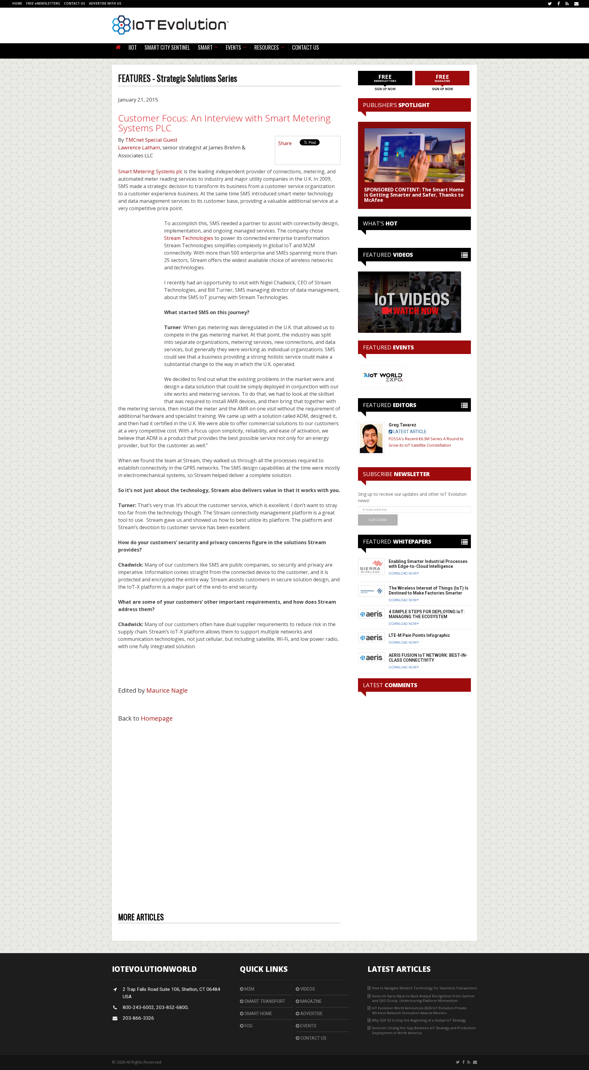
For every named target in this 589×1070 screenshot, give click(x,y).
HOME (17, 3)
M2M (249, 989)
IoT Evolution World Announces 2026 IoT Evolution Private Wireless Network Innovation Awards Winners (419, 1010)
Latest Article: (409, 431)
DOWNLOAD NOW (403, 573)
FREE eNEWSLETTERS (43, 3)
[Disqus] (229, 811)
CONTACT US (75, 3)
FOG (248, 1025)
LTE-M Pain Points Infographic (419, 635)
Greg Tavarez (402, 424)
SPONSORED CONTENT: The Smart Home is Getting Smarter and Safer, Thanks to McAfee (414, 194)
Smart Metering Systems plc (150, 171)
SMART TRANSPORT (264, 1001)
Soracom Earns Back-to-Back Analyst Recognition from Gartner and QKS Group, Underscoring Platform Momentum (423, 998)
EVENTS (307, 1025)
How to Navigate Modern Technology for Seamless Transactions (424, 988)
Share (285, 143)
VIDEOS (307, 989)
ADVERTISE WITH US (105, 3)
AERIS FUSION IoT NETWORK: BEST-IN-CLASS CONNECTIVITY (428, 658)
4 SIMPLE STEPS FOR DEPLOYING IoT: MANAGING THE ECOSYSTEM (427, 614)
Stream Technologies (188, 238)
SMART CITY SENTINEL (167, 47)
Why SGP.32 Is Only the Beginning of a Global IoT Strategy (419, 1020)
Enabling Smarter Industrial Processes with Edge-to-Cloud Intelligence (428, 564)
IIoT (133, 47)
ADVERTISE (311, 1013)
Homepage (157, 718)
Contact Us (305, 47)
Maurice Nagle (167, 690)
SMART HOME (258, 1013)
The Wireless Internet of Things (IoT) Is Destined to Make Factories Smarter (428, 590)
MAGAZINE (310, 1001)
